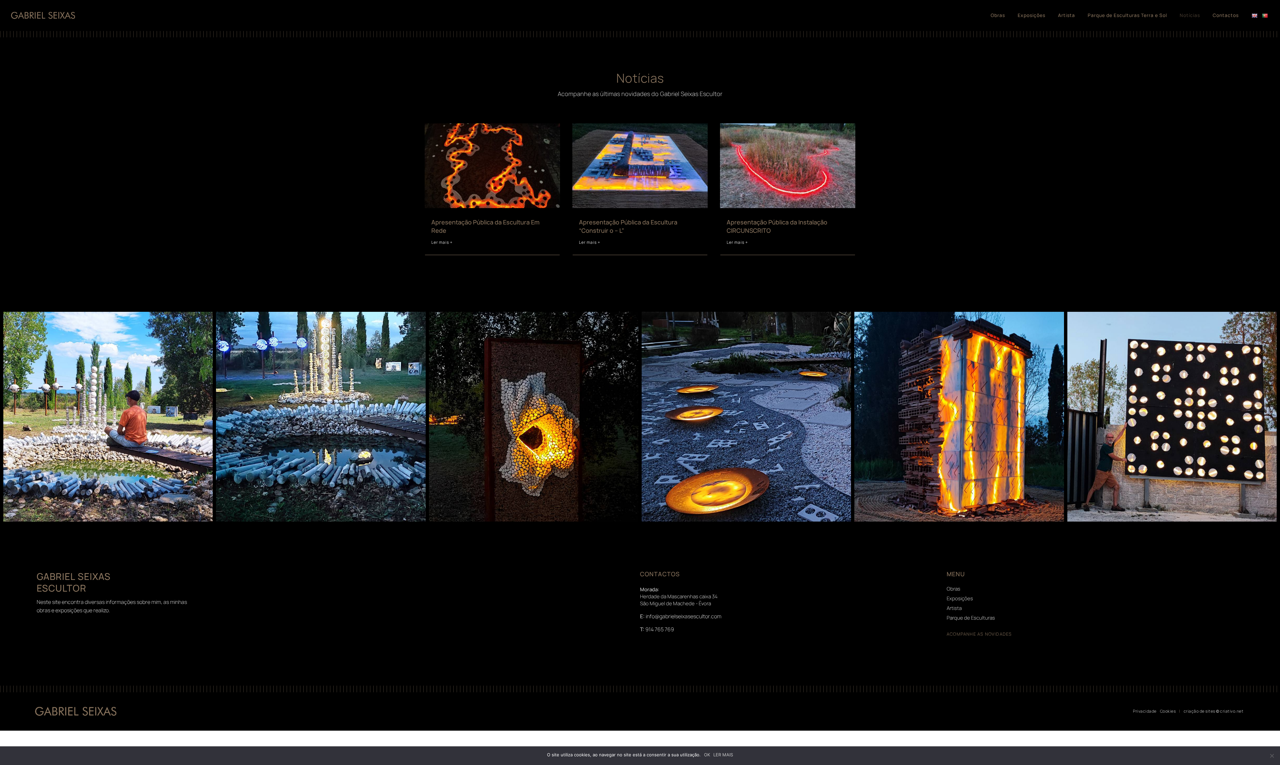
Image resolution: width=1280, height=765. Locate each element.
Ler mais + (442, 242)
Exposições (1031, 15)
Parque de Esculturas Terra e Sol (1127, 15)
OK (707, 754)
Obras (998, 15)
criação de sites (1199, 711)
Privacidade (1145, 711)
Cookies (1168, 711)
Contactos (1226, 15)
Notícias (1190, 15)
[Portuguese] (1265, 22)
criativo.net (1231, 711)
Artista (1066, 15)
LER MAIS (723, 754)
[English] (1255, 22)
